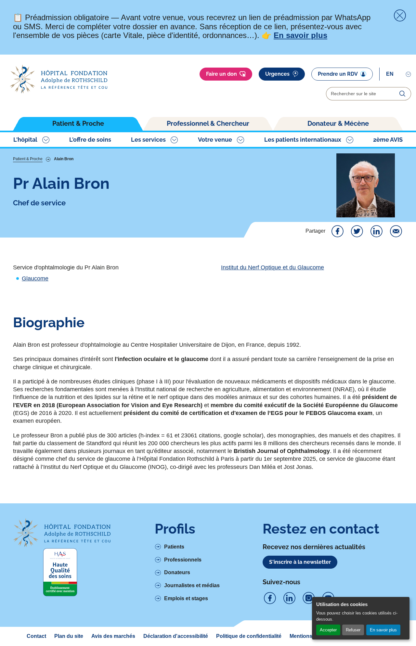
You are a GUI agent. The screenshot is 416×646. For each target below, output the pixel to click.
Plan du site (68, 636)
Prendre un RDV (338, 74)
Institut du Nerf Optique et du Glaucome (272, 267)
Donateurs (177, 572)
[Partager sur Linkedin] (376, 231)
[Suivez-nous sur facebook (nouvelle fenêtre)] (269, 598)
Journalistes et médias (192, 585)
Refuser (353, 629)
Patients (174, 546)
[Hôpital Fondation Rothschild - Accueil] (58, 79)
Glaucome (35, 278)
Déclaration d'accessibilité (175, 636)
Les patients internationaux (302, 139)
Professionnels (183, 559)
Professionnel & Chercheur (208, 123)
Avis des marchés (113, 636)
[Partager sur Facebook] (337, 231)
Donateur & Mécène (338, 123)
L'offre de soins (90, 139)
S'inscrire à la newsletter (300, 562)
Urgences (277, 74)
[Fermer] (399, 15)
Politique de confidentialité (248, 636)
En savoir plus (383, 629)
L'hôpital (25, 139)
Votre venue (215, 139)
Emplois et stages (186, 598)
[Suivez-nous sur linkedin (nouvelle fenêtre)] (289, 598)
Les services (148, 139)
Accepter (328, 629)
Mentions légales (310, 636)
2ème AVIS (388, 139)
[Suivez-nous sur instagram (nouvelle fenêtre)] (308, 598)
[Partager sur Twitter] (356, 231)
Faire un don (221, 74)
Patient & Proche (78, 123)
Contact (36, 636)
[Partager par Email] (395, 231)
